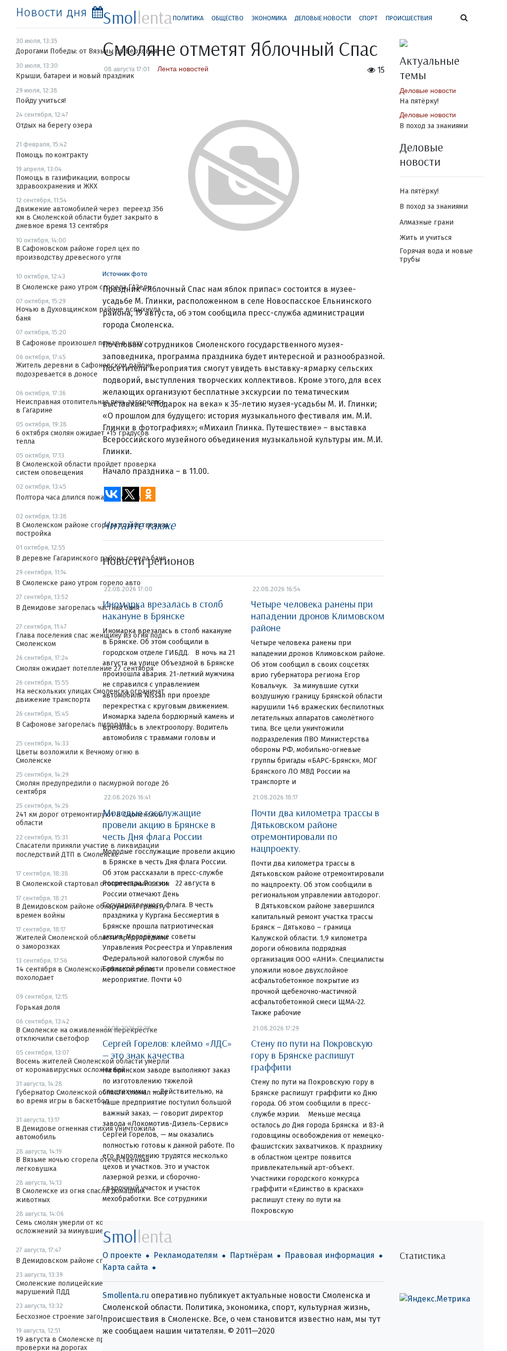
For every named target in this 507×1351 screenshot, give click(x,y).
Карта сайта (125, 1267)
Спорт (368, 18)
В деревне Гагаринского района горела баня (91, 558)
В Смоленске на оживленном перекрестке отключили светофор (86, 1034)
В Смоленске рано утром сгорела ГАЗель (83, 287)
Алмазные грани (427, 222)
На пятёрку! (419, 101)
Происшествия (409, 18)
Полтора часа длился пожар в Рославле (82, 497)
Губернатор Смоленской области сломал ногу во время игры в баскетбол (91, 1096)
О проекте (122, 1255)
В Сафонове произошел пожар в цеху (79, 343)
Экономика (269, 18)
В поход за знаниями (434, 126)
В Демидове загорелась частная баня (77, 608)
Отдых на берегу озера (54, 125)
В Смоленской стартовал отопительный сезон (92, 884)
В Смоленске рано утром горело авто (78, 583)
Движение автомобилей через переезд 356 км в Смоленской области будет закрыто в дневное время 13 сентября (89, 218)
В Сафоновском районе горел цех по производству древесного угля (78, 252)
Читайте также (138, 524)
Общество (227, 18)
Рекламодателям (185, 1255)
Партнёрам (251, 1255)
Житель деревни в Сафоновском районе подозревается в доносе (84, 369)
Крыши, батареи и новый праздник (75, 76)
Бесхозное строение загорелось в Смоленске (92, 1316)
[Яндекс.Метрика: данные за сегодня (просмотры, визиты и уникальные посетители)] (435, 1299)
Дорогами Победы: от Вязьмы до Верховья (86, 51)
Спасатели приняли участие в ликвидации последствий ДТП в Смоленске (87, 849)
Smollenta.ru (125, 1295)
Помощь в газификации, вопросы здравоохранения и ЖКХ (73, 182)
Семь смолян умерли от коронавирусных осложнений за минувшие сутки (84, 1226)
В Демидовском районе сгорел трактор (82, 1261)
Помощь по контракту (52, 155)
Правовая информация (330, 1255)
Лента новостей (182, 69)
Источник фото (125, 274)
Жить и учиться (426, 237)
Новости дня (51, 12)
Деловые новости (323, 18)
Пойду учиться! (41, 100)
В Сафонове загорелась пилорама (73, 724)
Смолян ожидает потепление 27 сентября (84, 668)
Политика (188, 18)
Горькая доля (38, 1007)
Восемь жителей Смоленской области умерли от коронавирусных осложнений (92, 1065)
